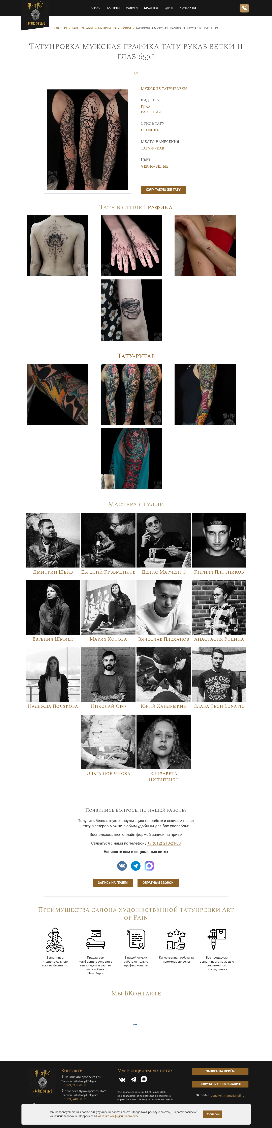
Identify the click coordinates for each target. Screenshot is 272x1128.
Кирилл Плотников (219, 572)
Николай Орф (108, 706)
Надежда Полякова (53, 706)
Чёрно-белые (154, 166)
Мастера (151, 8)
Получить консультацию (220, 1084)
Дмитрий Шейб (53, 572)
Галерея (113, 8)
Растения (151, 112)
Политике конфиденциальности (117, 1116)
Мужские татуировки (164, 89)
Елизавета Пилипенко (164, 776)
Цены (168, 8)
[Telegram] (133, 1080)
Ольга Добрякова (108, 773)
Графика (150, 130)
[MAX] (144, 1080)
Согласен (213, 1114)
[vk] (122, 866)
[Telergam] (136, 866)
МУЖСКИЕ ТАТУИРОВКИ (114, 28)
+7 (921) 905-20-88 (73, 1085)
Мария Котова (108, 639)
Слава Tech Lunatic (219, 706)
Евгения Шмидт (53, 639)
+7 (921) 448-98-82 (73, 1099)
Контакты (188, 8)
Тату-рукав (152, 148)
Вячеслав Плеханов (163, 639)
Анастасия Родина (219, 639)
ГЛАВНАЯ (60, 28)
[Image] (57, 245)
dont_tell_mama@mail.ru (227, 1095)
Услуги (132, 8)
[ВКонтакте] (122, 1080)
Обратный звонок (158, 883)
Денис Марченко (164, 572)
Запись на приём (113, 883)
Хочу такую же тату (163, 190)
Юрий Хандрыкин (164, 706)
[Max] (149, 866)
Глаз (145, 107)
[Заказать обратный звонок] (244, 8)
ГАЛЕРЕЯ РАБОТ (82, 28)
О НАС (95, 8)
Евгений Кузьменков (108, 572)
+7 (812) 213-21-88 (164, 843)
